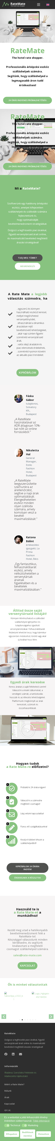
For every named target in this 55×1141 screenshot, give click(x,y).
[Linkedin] (13, 1054)
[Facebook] (5, 1054)
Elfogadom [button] (11, 1134)
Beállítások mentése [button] (27, 1134)
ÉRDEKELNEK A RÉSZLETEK (27, 877)
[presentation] (3, 1016)
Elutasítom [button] (43, 1134)
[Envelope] (20, 1054)
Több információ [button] (41, 1121)
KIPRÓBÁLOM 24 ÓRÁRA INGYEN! (27, 868)
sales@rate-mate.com (27, 955)
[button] (7, 1125)
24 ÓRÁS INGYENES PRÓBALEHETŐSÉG (27, 100)
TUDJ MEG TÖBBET (27, 257)
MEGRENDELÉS (27, 266)
